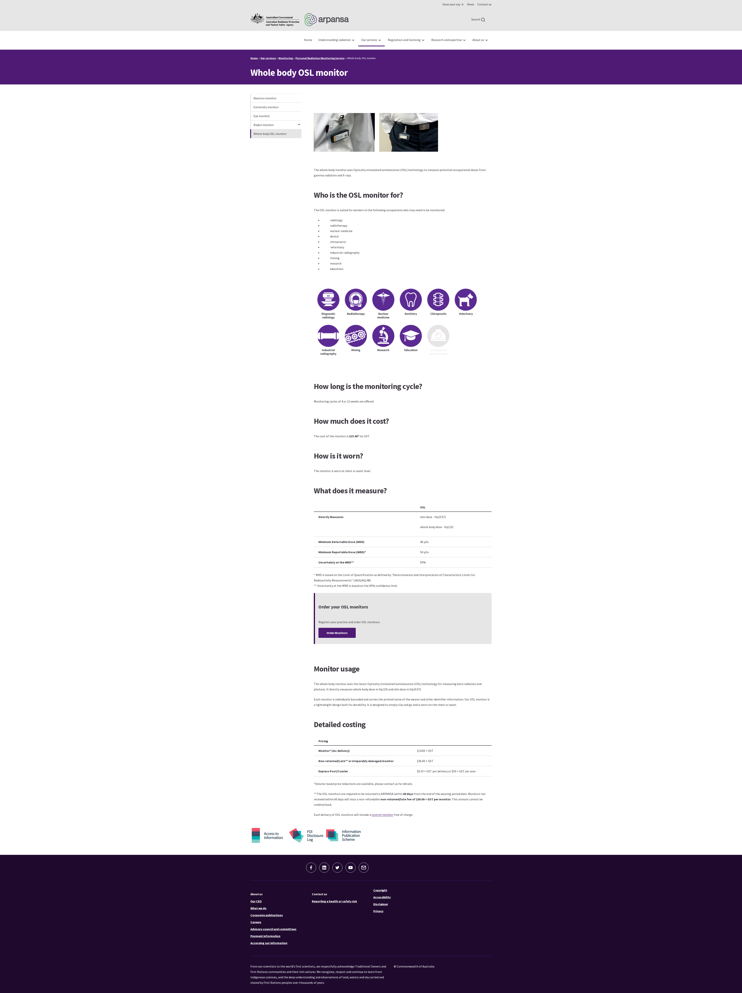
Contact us (319, 894)
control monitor (382, 815)
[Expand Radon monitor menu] (299, 122)
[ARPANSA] (299, 20)
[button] (337, 633)
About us (256, 894)
